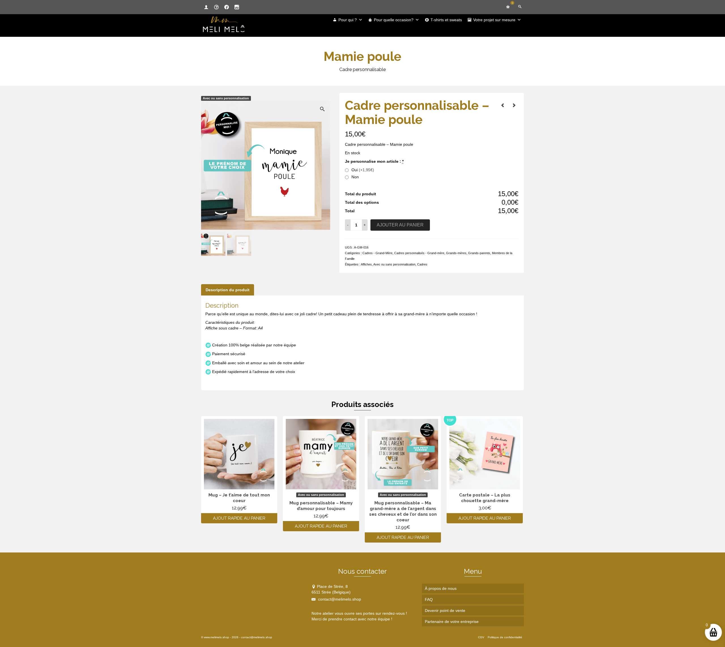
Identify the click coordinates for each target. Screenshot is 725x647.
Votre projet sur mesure (494, 20)
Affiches (366, 264)
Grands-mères (456, 253)
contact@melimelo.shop (339, 599)
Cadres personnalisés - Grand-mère (419, 253)
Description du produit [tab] (228, 290)
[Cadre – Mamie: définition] (502, 105)
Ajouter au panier (400, 224)
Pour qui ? (347, 20)
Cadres (422, 264)
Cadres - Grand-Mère (377, 253)
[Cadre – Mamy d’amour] (514, 105)
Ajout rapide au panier (239, 518)
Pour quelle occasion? (393, 20)
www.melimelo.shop (216, 637)
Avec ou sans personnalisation (394, 264)
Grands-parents (479, 253)
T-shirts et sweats (446, 20)
